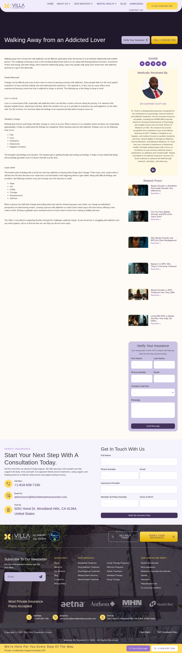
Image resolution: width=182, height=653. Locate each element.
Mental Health (105, 4)
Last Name (159, 358)
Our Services (82, 4)
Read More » (156, 193)
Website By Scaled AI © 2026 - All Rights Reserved (91, 640)
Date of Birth (146, 497)
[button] (142, 63)
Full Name (106, 455)
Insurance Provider (110, 483)
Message (135, 400)
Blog (123, 4)
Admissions (136, 4)
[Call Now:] (29, 617)
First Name (136, 358)
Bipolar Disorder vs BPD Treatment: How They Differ (163, 291)
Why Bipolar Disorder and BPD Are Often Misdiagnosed (163, 239)
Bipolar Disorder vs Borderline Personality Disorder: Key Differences (164, 188)
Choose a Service (140, 386)
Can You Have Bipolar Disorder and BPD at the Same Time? (161, 214)
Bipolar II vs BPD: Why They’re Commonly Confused (163, 265)
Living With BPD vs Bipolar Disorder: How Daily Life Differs (162, 318)
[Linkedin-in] (153, 170)
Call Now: (38, 616)
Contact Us (136, 10)
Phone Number (138, 372)
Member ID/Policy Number (114, 497)
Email (156, 372)
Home (50, 4)
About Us (62, 4)
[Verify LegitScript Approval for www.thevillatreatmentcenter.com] (55, 541)
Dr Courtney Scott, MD (153, 104)
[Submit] (40, 577)
